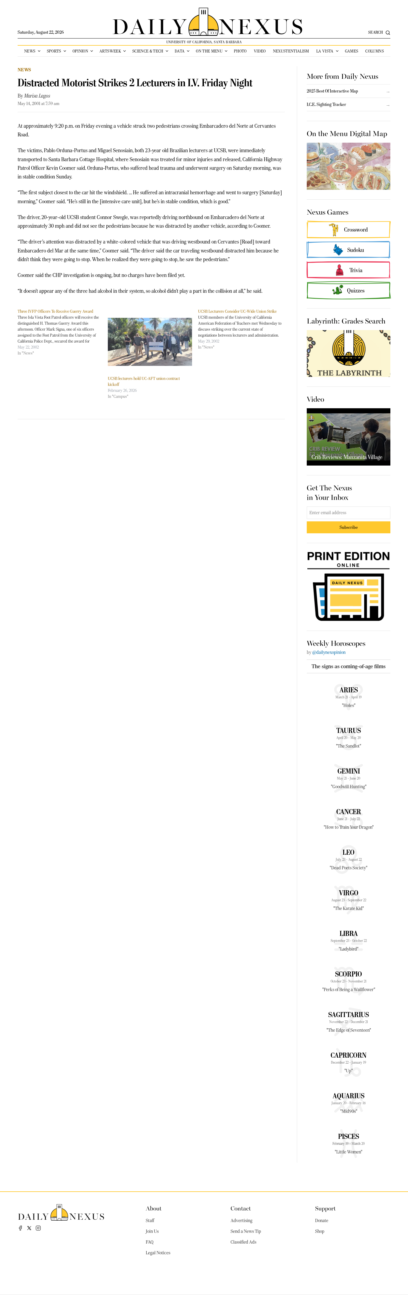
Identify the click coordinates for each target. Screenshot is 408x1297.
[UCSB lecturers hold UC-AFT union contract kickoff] (150, 342)
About (154, 1208)
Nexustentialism (291, 51)
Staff (150, 1220)
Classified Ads (243, 1242)
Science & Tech (147, 51)
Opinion (80, 51)
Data (180, 51)
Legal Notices (158, 1253)
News (29, 51)
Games (351, 51)
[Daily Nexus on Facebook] (20, 1228)
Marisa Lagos (37, 96)
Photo (240, 51)
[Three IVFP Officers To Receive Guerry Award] (63, 332)
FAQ (150, 1242)
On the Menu (209, 51)
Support (325, 1208)
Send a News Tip (246, 1231)
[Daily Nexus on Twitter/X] (29, 1228)
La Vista (325, 51)
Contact (241, 1208)
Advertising (241, 1220)
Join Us (152, 1231)
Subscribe (349, 527)
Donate (321, 1220)
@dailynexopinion (329, 652)
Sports (54, 51)
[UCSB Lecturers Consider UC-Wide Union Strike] (243, 329)
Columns (374, 51)
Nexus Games (327, 212)
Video (260, 51)
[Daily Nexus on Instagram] (38, 1228)
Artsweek (110, 51)
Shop (319, 1231)
